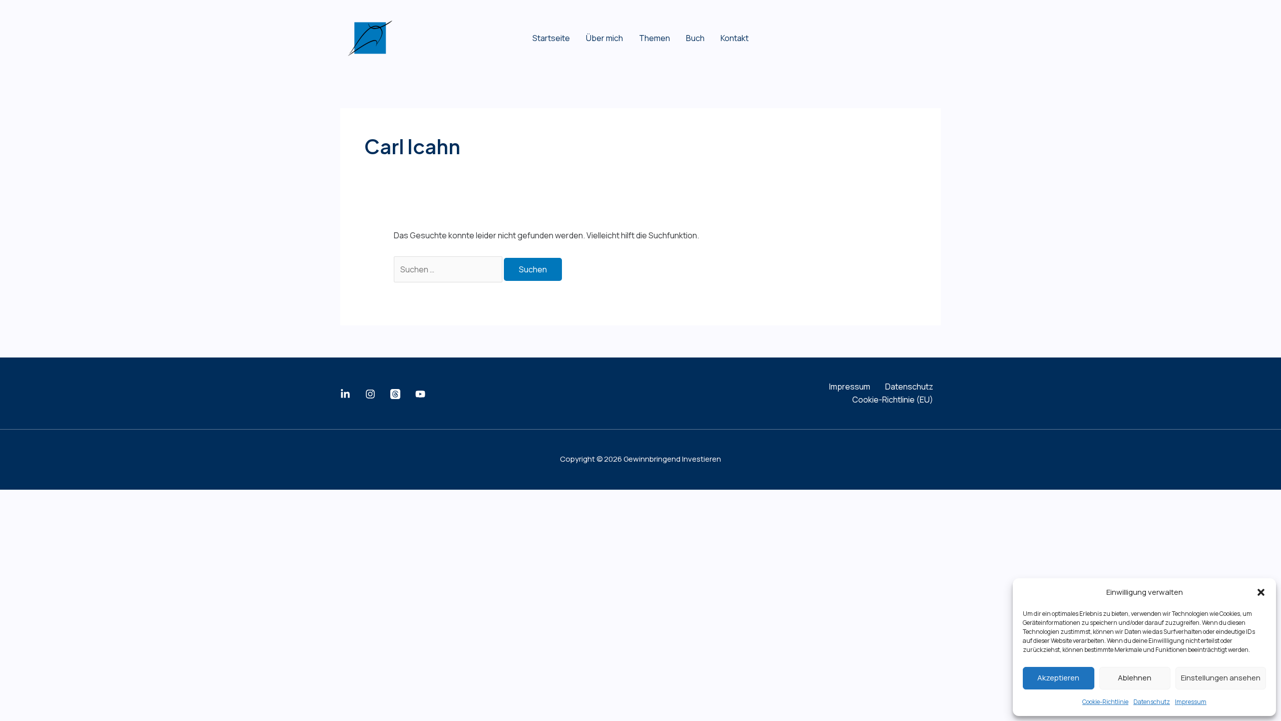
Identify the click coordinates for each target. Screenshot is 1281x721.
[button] (1261, 592)
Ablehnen (1134, 677)
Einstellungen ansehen (1220, 677)
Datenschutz (1151, 701)
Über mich (604, 38)
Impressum (1190, 701)
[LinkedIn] (345, 394)
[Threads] (395, 394)
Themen (654, 38)
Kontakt (735, 38)
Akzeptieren (1058, 677)
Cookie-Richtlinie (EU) (892, 399)
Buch (695, 38)
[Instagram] (370, 394)
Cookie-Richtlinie (1105, 701)
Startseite (551, 38)
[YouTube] (420, 394)
